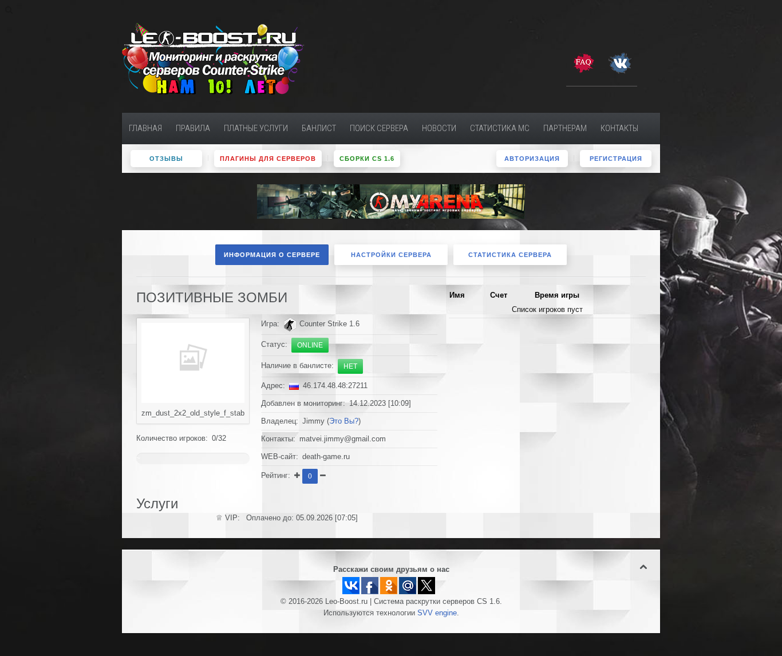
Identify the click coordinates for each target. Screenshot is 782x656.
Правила (193, 128)
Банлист (319, 128)
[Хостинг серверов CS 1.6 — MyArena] (391, 201)
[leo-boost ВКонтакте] (620, 62)
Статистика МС (500, 128)
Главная (145, 128)
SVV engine (437, 613)
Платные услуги (256, 128)
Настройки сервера (391, 254)
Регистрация (616, 158)
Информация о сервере (272, 254)
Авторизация (532, 158)
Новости (439, 128)
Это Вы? (343, 421)
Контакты (619, 128)
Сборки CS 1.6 (366, 158)
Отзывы (166, 158)
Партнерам (565, 128)
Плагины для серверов (268, 158)
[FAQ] (583, 62)
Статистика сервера (510, 254)
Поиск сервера (379, 128)
